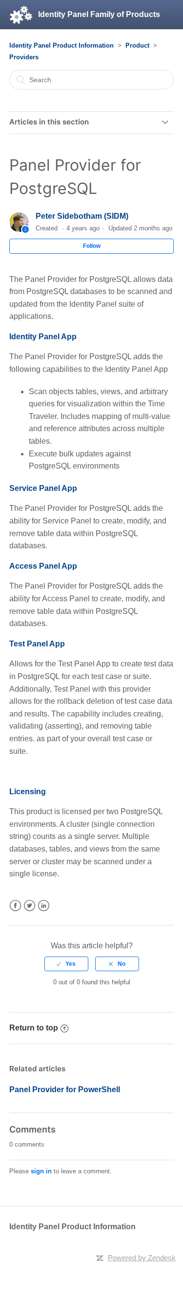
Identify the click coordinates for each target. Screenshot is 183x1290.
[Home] (21, 14)
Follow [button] (92, 246)
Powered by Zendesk (142, 1258)
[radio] (66, 964)
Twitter (29, 906)
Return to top (33, 1028)
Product (137, 45)
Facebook (15, 906)
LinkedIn (44, 906)
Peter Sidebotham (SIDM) (82, 216)
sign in (41, 1171)
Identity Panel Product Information (61, 45)
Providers (24, 57)
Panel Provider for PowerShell (64, 1089)
